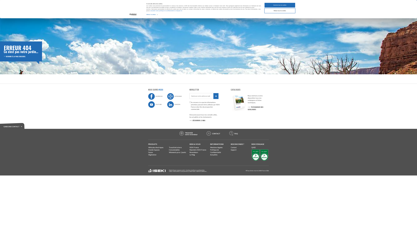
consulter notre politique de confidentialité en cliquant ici (166, 10)
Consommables (174, 150)
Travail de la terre (175, 147)
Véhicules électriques (155, 147)
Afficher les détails (151, 14)
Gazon (150, 152)
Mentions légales (216, 147)
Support (234, 150)
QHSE (253, 147)
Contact (234, 147)
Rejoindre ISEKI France (197, 150)
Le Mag (192, 155)
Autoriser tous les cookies (279, 5)
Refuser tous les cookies (280, 10)
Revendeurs (193, 152)
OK (216, 96)
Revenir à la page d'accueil (16, 56)
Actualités (214, 155)
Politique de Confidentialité (215, 151)
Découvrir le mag (199, 120)
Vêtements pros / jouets (177, 152)
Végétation (152, 155)
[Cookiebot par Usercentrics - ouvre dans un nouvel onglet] (133, 15)
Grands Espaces (154, 150)
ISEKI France (194, 147)
